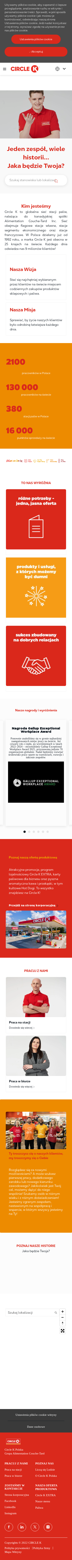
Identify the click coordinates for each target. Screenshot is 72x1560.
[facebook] (9, 1527)
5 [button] (43, 832)
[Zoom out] (62, 1317)
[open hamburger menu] (4, 69)
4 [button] (38, 832)
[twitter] (35, 1527)
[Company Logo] (25, 68)
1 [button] (24, 832)
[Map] (36, 1355)
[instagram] (48, 1527)
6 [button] (47, 832)
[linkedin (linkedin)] (22, 1527)
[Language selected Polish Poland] (61, 69)
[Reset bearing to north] (62, 1323)
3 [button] (34, 832)
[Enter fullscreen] (62, 1331)
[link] (36, 1442)
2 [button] (29, 832)
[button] (35, 39)
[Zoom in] (62, 1311)
